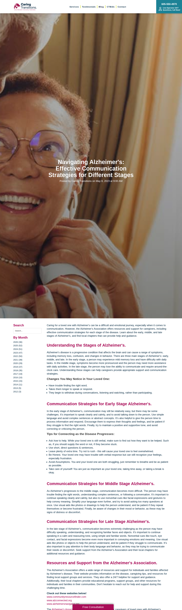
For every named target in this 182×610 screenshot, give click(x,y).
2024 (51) (17, 349)
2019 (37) (17, 367)
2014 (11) (17, 384)
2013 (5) (17, 388)
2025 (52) (17, 345)
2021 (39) (17, 360)
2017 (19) (17, 374)
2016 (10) (17, 377)
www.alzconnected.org (59, 600)
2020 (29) (17, 363)
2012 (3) (17, 391)
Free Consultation (93, 607)
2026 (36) (17, 342)
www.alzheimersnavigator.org (63, 603)
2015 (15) (17, 381)
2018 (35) (17, 370)
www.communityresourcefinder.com (66, 596)
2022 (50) (17, 356)
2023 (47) (17, 353)
